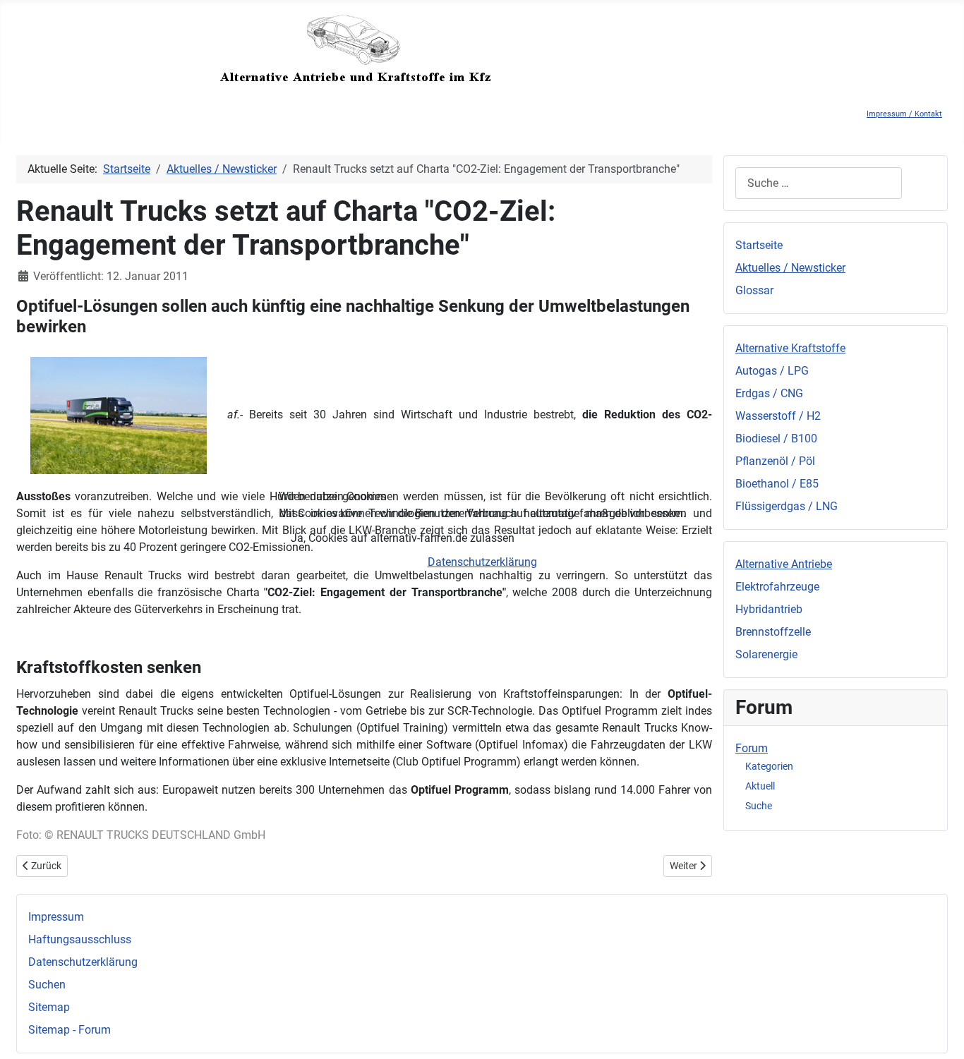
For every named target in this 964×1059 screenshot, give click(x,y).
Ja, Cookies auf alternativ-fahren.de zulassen (402, 538)
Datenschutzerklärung (482, 562)
